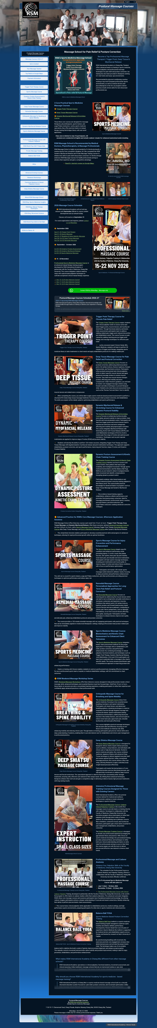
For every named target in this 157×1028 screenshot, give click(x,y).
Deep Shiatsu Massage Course (109, 744)
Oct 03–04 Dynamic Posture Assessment (67, 249)
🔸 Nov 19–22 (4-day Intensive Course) (67, 284)
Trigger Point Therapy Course (67, 109)
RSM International (76, 1002)
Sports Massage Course (107, 549)
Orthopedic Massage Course (109, 700)
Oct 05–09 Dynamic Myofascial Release (67, 251)
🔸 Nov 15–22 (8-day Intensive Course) (67, 280)
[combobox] (130, 2)
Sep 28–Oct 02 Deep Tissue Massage (66, 238)
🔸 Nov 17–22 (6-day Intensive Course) (67, 282)
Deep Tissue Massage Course (67, 112)
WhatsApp (73, 223)
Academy (85, 1002)
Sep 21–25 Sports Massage (63, 234)
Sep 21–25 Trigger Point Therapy (64, 232)
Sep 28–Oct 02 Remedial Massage (65, 240)
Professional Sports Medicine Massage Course (70, 263)
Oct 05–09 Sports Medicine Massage (66, 253)
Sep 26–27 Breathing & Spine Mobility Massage (69, 236)
